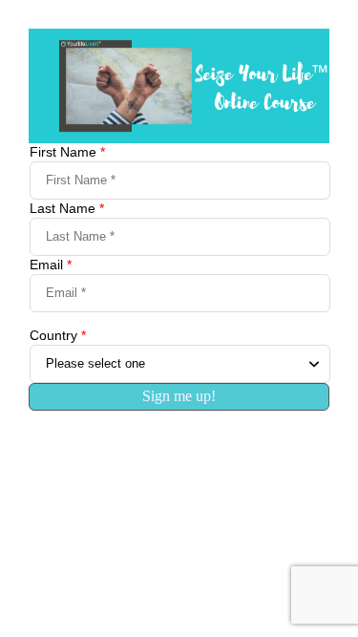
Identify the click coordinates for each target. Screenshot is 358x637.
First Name (67, 151)
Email (51, 264)
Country (58, 335)
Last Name (67, 208)
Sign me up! (179, 396)
